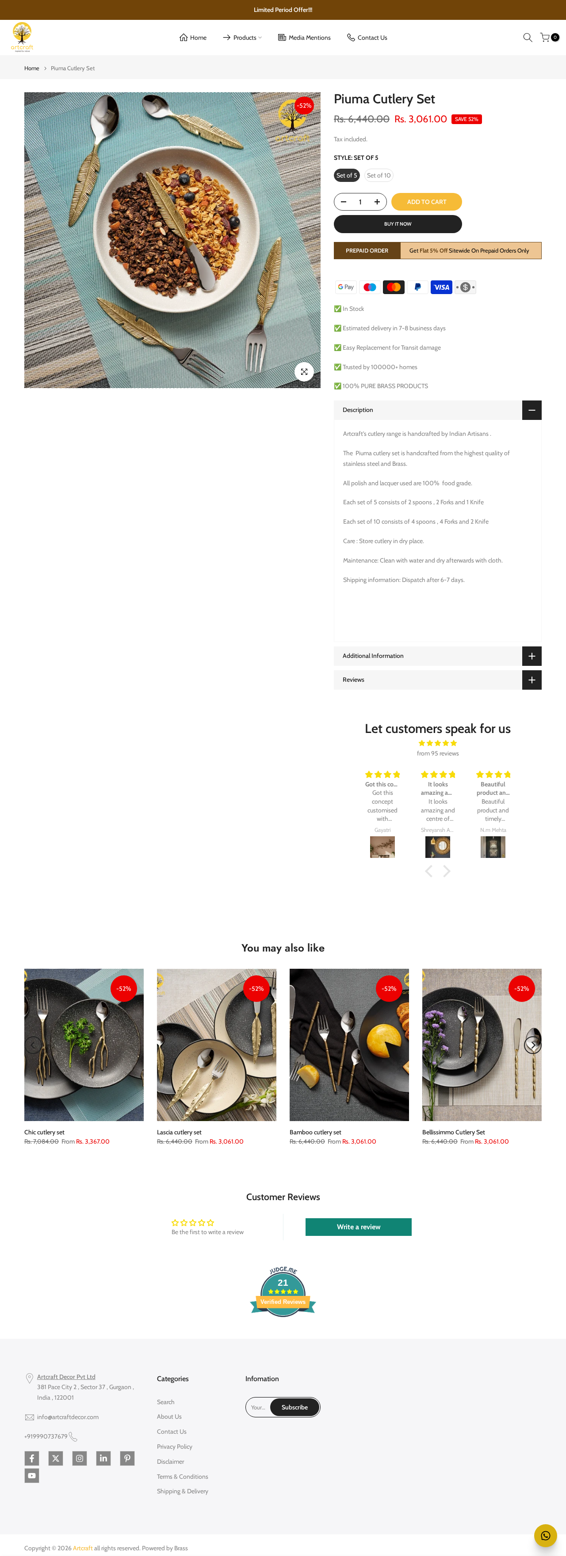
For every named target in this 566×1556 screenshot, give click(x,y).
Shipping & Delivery (182, 1491)
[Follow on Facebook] (31, 1458)
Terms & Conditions (182, 1476)
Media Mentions (310, 38)
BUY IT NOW (398, 224)
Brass (181, 1548)
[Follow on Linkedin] (103, 1458)
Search (166, 1402)
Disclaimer (170, 1461)
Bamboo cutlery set (315, 1132)
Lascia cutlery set (179, 1132)
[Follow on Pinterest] (127, 1458)
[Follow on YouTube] (31, 1475)
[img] (438, 743)
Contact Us (372, 38)
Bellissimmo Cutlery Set (453, 1132)
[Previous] (33, 1045)
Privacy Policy (174, 1446)
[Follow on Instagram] (79, 1458)
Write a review (359, 1227)
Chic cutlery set (44, 1132)
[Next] (533, 1045)
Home (198, 38)
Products (244, 38)
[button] (431, 871)
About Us (169, 1416)
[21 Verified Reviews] (283, 1333)
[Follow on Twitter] (55, 1458)
